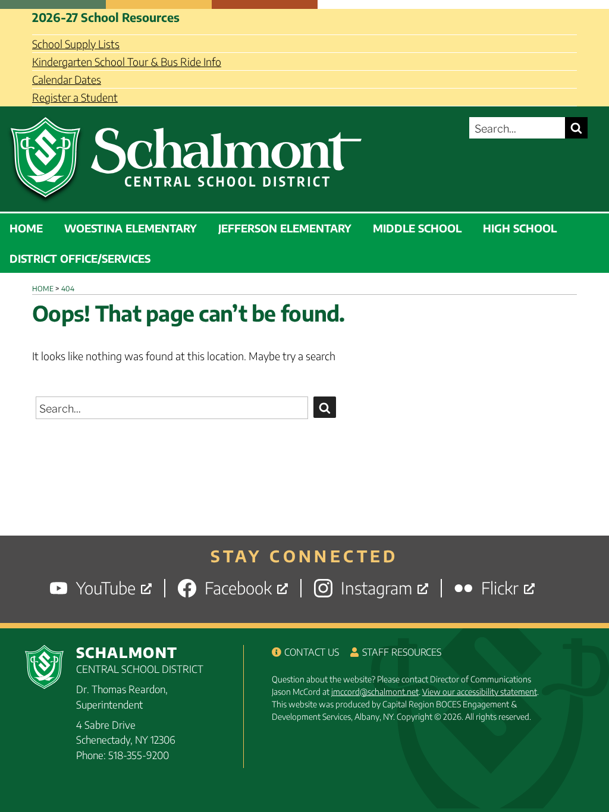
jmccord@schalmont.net (375, 692)
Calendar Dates (66, 79)
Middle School (417, 228)
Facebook (238, 588)
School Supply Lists (76, 44)
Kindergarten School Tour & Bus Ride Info (126, 61)
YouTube (106, 588)
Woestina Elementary (130, 228)
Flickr (500, 588)
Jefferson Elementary (284, 228)
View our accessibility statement (479, 692)
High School (520, 228)
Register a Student (75, 97)
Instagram (376, 588)
